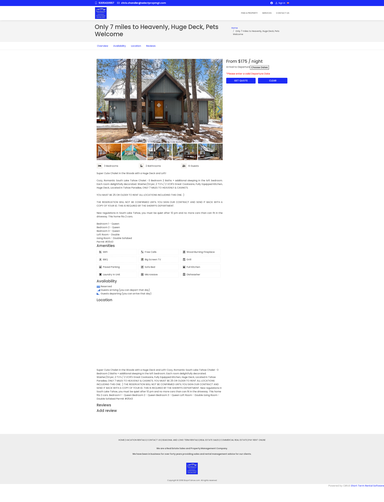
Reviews (151, 46)
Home (234, 27)
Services (267, 13)
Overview (102, 46)
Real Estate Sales (209, 439)
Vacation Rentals (136, 439)
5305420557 (106, 3)
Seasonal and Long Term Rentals (180, 439)
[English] (288, 3)
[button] (219, 109)
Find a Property (249, 13)
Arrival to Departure (238, 67)
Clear (272, 80)
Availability (119, 46)
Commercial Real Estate (233, 439)
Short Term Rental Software (367, 485)
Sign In (281, 3)
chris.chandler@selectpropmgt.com (143, 3)
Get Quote (241, 80)
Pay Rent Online (257, 439)
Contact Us (282, 13)
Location (136, 46)
